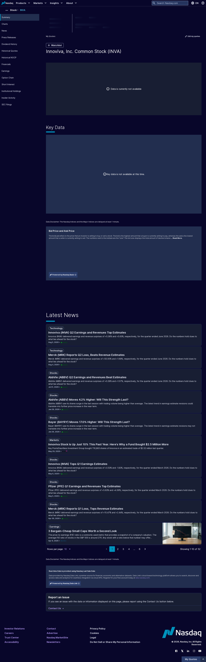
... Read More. (176, 238)
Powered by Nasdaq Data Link (64, 583)
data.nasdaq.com (142, 578)
